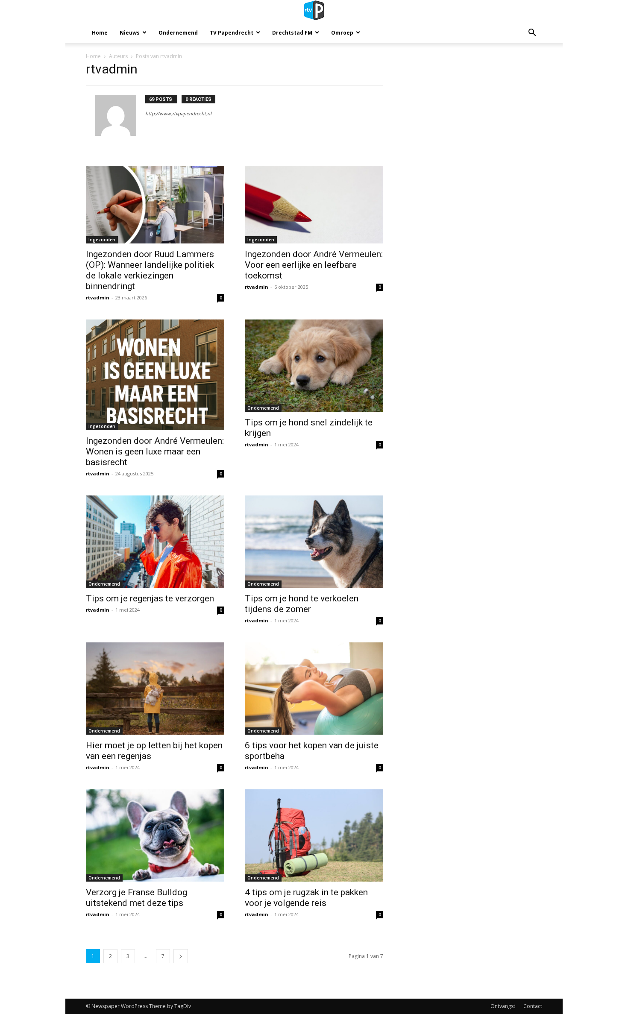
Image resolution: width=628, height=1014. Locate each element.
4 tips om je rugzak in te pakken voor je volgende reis (306, 897)
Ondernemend (178, 32)
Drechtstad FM (292, 32)
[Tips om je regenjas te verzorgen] (155, 541)
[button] (532, 33)
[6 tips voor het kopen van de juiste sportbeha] (314, 688)
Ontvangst (502, 1006)
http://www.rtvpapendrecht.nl (178, 113)
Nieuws (130, 32)
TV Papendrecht (231, 32)
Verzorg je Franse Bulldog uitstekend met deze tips (136, 897)
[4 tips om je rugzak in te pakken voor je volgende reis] (314, 835)
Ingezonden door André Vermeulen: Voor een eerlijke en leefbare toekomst (314, 265)
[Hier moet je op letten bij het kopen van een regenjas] (155, 688)
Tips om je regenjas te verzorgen (151, 598)
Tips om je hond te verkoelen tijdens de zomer (301, 603)
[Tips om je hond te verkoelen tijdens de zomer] (314, 541)
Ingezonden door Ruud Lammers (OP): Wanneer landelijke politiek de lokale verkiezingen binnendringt (150, 270)
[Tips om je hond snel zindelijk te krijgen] (314, 365)
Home (100, 32)
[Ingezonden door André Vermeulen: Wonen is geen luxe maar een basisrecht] (155, 374)
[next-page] (180, 956)
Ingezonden (101, 240)
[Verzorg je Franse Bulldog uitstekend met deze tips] (155, 835)
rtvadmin (97, 297)
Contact (532, 1006)
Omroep (342, 32)
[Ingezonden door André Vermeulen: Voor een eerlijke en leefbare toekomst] (314, 204)
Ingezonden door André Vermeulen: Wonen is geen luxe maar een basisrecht (155, 451)
